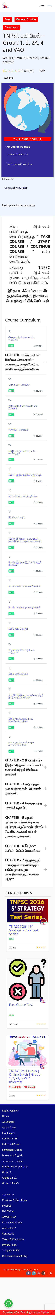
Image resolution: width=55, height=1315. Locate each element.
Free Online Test (21, 1005)
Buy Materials (9, 1138)
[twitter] (34, 1273)
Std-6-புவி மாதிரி (17, 517)
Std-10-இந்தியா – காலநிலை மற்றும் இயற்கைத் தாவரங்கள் (26, 696)
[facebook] (28, 1273)
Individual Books (11, 1144)
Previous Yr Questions (14, 1200)
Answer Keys (9, 1216)
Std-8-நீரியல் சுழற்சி (18, 629)
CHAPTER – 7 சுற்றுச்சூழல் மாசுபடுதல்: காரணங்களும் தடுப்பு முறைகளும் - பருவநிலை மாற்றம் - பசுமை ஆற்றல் (22, 869)
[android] (51, 1273)
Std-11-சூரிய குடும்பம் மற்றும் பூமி (25, 475)
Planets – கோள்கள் (18, 429)
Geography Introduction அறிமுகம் (21, 338)
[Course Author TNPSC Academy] (44, 921)
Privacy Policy (9, 1244)
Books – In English (12, 1155)
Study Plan (8, 1194)
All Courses (8, 1121)
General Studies (26, 19)
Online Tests (9, 1127)
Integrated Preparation (15, 1166)
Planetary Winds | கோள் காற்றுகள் (22, 651)
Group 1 (6, 1172)
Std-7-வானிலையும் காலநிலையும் (24, 586)
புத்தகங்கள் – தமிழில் (12, 1161)
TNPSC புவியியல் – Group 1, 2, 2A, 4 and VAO (23, 42)
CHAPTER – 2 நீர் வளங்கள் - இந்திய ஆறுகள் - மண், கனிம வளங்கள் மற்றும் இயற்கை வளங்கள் (24, 767)
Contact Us (8, 1233)
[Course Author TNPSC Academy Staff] (44, 999)
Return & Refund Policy (14, 1256)
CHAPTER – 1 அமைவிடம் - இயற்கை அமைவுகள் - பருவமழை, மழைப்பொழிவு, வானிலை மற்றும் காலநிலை (22, 362)
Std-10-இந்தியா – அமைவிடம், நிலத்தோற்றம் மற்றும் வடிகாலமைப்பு (25, 540)
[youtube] (39, 1273)
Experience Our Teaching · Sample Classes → (27, 1312)
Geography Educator (15, 187)
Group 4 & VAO (10, 1183)
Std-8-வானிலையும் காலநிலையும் (24, 607)
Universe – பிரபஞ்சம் (19, 384)
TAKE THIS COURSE (27, 139)
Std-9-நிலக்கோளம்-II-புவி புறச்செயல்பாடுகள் (21, 743)
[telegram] (47, 1273)
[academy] (27, 109)
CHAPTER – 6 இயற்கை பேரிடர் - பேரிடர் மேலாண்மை (22, 848)
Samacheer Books (12, 1149)
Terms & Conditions (13, 1239)
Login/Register (10, 1110)
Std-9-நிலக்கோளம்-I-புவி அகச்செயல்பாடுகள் (21, 720)
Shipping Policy (10, 1250)
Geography (12, 27)
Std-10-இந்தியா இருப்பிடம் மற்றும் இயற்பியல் (25, 563)
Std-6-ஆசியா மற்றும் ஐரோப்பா (23, 496)
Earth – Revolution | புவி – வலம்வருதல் (23, 452)
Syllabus (6, 1205)
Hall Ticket (8, 1211)
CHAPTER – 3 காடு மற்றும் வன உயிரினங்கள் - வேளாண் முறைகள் (23, 788)
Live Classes (8, 1133)
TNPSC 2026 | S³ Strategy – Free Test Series (23, 930)
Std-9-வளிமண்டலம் (18, 674)
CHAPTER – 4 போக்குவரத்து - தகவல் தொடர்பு (23, 805)
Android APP (9, 1228)
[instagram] (43, 1273)
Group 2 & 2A (9, 1177)
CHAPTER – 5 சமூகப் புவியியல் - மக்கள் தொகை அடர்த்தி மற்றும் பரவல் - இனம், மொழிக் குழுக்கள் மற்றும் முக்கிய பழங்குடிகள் (24, 826)
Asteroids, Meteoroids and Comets (23, 407)
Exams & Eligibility (12, 1222)
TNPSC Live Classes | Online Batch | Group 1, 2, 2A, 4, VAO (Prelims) (24, 1076)
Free (7, 19)
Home (5, 1116)
